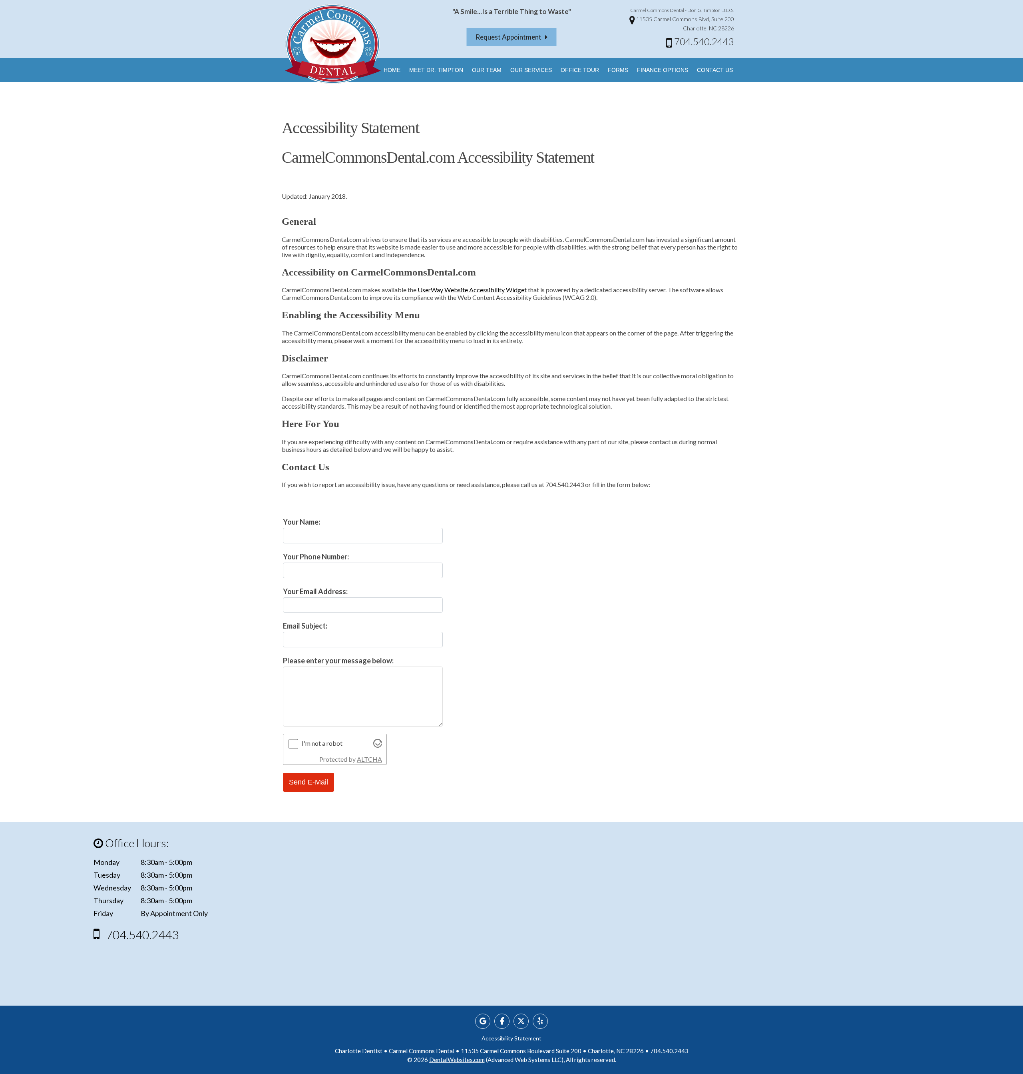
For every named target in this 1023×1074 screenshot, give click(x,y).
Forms (618, 70)
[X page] (521, 1021)
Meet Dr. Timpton (436, 70)
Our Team (487, 70)
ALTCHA (369, 759)
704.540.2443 (703, 41)
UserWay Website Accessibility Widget (472, 289)
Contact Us (715, 70)
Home (392, 70)
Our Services (531, 70)
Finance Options (662, 70)
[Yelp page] (540, 1021)
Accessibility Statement (511, 1038)
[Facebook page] (502, 1021)
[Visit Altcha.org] (377, 745)
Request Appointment (510, 37)
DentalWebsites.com (457, 1059)
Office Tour (580, 70)
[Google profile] (482, 1021)
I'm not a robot (322, 743)
